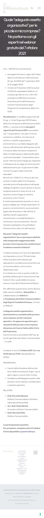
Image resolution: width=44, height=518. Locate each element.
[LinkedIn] (35, 452)
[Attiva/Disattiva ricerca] (32, 8)
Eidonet (21, 474)
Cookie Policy (26, 503)
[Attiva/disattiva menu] (39, 8)
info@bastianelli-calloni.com (29, 500)
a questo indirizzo (27, 431)
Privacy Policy (18, 503)
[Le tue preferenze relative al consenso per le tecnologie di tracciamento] (40, 514)
